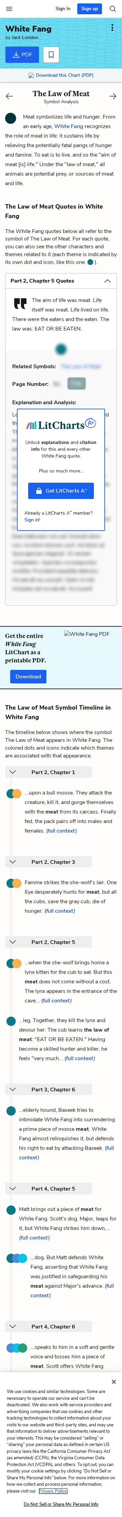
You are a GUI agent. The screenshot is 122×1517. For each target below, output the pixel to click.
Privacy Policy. (53, 1491)
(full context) (61, 831)
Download (28, 676)
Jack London (25, 37)
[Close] (113, 1381)
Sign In (63, 8)
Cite (77, 383)
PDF (26, 54)
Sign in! (32, 520)
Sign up (89, 8)
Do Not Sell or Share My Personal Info (61, 1504)
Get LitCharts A (66, 490)
